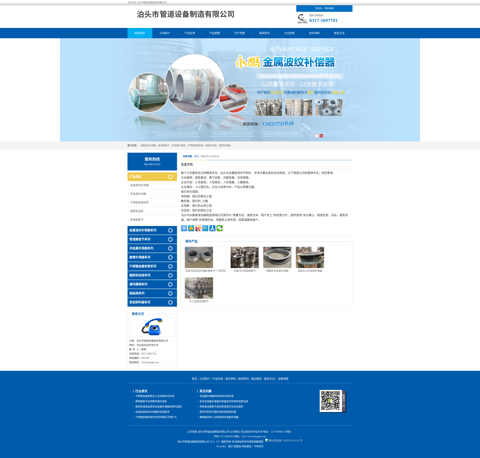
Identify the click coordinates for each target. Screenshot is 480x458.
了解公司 (204, 156)
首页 (194, 378)
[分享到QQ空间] (191, 228)
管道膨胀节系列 (139, 239)
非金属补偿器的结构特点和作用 (217, 396)
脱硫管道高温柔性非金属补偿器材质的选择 (158, 406)
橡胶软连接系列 (139, 275)
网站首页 (140, 33)
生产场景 (239, 33)
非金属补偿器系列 (141, 248)
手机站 (318, 8)
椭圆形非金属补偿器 (277, 270)
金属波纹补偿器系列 (142, 230)
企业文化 (214, 156)
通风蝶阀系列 (138, 284)
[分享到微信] (220, 228)
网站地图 (329, 8)
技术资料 (314, 33)
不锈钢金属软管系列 (142, 266)
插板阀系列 (136, 293)
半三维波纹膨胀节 (199, 301)
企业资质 (289, 33)
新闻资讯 (264, 33)
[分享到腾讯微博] (205, 228)
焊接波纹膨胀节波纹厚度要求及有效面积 (221, 406)
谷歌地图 (283, 378)
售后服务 (256, 378)
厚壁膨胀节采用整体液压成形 (151, 401)
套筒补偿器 (224, 145)
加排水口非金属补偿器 (310, 270)
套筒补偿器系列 (139, 257)
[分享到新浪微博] (198, 228)
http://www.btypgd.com (254, 436)
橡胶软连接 (211, 145)
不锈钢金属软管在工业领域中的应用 (154, 396)
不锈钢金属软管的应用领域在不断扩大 (156, 417)
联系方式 (339, 33)
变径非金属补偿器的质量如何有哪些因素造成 (224, 401)
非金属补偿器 (178, 145)
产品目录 (189, 33)
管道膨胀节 (164, 145)
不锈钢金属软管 (195, 145)
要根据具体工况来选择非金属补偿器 (219, 417)
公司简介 (165, 33)
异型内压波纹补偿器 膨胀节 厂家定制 (205, 270)
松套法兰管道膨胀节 (245, 270)
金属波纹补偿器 (148, 145)
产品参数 (214, 33)
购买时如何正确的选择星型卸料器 (218, 411)
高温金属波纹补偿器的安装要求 (152, 411)
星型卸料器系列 (139, 302)
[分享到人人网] (212, 228)
